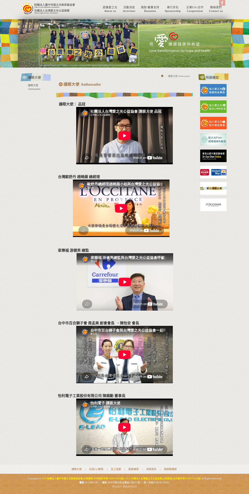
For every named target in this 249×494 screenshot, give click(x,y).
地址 (104, 482)
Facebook (222, 3)
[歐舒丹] (213, 205)
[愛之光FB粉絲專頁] (213, 90)
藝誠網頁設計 (130, 486)
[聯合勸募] (213, 172)
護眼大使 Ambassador (34, 87)
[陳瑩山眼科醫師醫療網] (213, 156)
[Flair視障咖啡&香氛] (213, 139)
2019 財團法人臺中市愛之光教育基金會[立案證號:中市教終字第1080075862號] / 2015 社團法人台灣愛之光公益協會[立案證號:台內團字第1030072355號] (48, 8)
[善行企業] (213, 188)
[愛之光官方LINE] (213, 107)
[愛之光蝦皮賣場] (213, 123)
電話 (81, 482)
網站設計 (117, 486)
